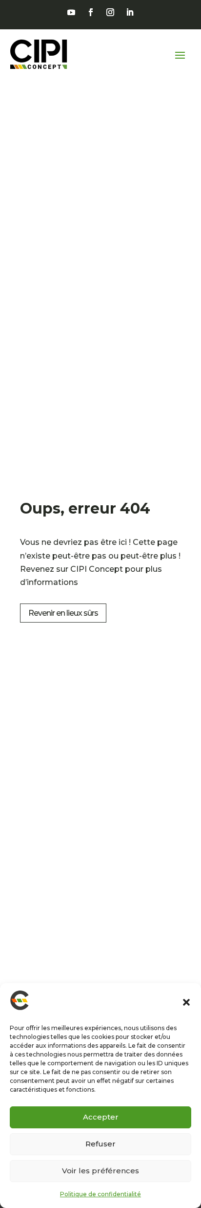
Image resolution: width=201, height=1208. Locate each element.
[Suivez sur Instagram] (110, 12)
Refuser (100, 1143)
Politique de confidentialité (100, 1194)
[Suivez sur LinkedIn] (130, 12)
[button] (186, 1002)
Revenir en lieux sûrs (63, 613)
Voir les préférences (100, 1170)
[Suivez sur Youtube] (71, 12)
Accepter (101, 1117)
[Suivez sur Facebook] (91, 12)
